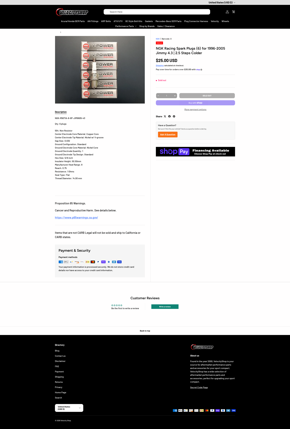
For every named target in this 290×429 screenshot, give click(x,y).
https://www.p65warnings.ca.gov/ (76, 217)
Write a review (165, 306)
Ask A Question (167, 134)
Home (57, 32)
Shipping (160, 65)
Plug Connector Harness (196, 21)
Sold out (207, 95)
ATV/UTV (118, 21)
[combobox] (157, 12)
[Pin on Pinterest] (174, 116)
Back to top (145, 330)
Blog (57, 350)
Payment (59, 371)
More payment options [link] (195, 109)
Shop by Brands (147, 26)
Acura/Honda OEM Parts (73, 21)
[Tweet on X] (165, 116)
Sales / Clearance (166, 26)
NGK (158, 38)
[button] (233, 11)
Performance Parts (124, 26)
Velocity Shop (66, 420)
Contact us (60, 355)
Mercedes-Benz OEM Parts (168, 21)
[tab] (61, 112)
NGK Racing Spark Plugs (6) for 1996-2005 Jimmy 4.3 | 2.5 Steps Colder (79, 32)
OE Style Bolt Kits (133, 21)
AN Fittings (92, 21)
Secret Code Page (199, 387)
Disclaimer (60, 361)
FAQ (57, 366)
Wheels (225, 21)
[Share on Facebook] (169, 116)
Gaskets (149, 21)
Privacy (58, 387)
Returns (59, 382)
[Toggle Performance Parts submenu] (135, 26)
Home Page (60, 392)
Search (58, 397)
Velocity (215, 21)
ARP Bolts (106, 21)
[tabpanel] (100, 153)
